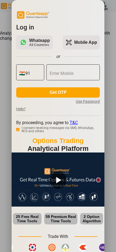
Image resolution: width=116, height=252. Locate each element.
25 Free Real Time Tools (27, 218)
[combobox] (33, 73)
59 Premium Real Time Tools (61, 218)
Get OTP (58, 92)
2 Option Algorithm (92, 218)
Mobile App (81, 42)
